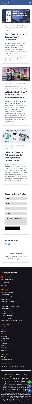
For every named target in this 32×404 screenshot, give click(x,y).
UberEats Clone (5, 350)
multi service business (21, 85)
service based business (18, 86)
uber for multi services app (13, 27)
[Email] (29, 390)
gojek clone (13, 85)
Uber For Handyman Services (9, 301)
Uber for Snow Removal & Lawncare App (12, 320)
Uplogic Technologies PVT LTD (19, 256)
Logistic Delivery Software (8, 315)
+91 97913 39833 (9, 280)
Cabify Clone (4, 348)
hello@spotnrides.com (10, 277)
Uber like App (23, 88)
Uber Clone (4, 327)
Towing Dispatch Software (8, 311)
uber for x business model (21, 28)
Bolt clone (3, 331)
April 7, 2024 (9, 25)
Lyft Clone (4, 329)
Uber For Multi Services (7, 304)
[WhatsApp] (29, 382)
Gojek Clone (4, 334)
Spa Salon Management (7, 313)
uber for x (22, 27)
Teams (5, 285)
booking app (7, 85)
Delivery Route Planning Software (10, 306)
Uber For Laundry (6, 299)
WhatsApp (6, 282)
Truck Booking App (6, 318)
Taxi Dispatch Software (7, 292)
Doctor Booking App (6, 308)
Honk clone (4, 343)
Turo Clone (4, 341)
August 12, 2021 (9, 145)
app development (22, 83)
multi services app (9, 86)
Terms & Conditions (6, 359)
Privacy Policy (4, 357)
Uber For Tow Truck (6, 297)
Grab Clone (4, 336)
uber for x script (8, 30)
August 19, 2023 (9, 83)
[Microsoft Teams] (29, 386)
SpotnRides (19, 253)
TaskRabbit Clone (5, 345)
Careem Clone (5, 338)
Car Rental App (5, 294)
